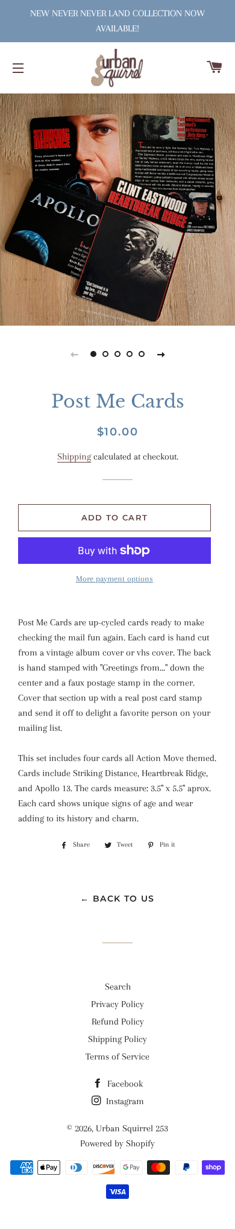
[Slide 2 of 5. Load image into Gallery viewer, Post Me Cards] (105, 354)
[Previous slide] (74, 354)
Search (118, 986)
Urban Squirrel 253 (132, 1128)
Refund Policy (118, 1021)
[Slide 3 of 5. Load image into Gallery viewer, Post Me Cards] (117, 354)
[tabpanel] (117, 208)
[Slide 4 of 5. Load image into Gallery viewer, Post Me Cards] (130, 354)
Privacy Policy (117, 1004)
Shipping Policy (117, 1039)
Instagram (124, 1101)
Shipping (74, 456)
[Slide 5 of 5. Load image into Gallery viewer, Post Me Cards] (142, 354)
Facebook (124, 1083)
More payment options (114, 578)
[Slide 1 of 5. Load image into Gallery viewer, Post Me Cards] (93, 354)
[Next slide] (161, 354)
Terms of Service (117, 1056)
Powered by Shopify (117, 1143)
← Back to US (117, 898)
